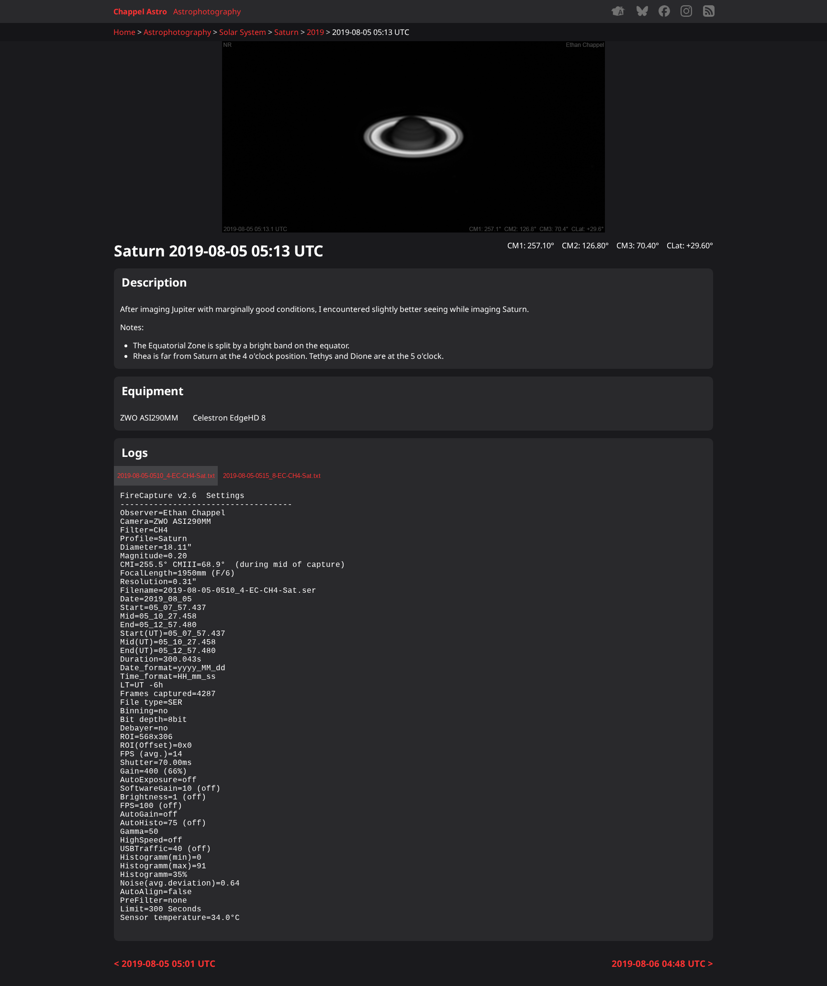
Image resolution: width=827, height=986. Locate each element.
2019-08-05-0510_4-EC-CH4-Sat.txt (166, 475)
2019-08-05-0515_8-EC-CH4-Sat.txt (272, 475)
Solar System (242, 32)
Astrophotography (207, 11)
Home (124, 32)
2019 (315, 32)
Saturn (286, 32)
